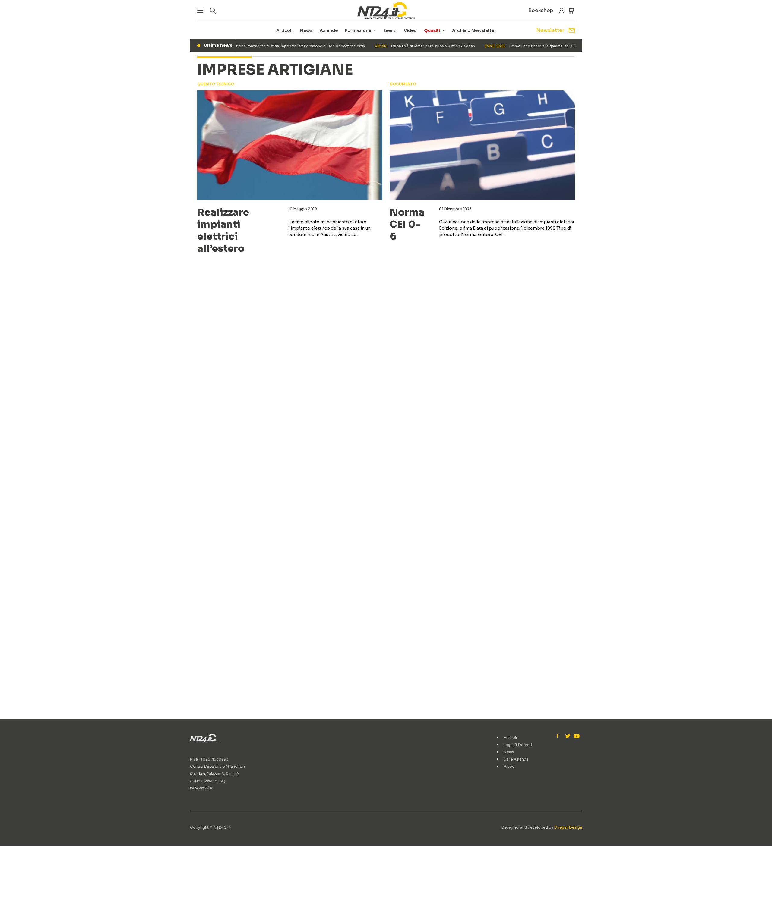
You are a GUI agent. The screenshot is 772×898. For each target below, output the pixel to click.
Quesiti (432, 30)
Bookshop (540, 10)
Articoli (284, 30)
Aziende (329, 30)
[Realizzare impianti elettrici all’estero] (289, 145)
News (306, 30)
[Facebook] (559, 736)
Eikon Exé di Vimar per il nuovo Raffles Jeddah (412, 46)
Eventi (390, 30)
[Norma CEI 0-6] (482, 145)
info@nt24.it (201, 788)
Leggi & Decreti (518, 744)
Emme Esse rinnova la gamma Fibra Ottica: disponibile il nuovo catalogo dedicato (558, 46)
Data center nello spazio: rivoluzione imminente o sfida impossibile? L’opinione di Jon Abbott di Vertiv (251, 46)
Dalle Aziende (516, 759)
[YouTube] (576, 736)
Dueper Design (568, 827)
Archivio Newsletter (474, 30)
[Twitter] (567, 736)
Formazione (358, 30)
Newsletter (550, 30)
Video (410, 30)
